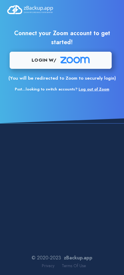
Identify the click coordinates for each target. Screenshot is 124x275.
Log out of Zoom (94, 89)
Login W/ (44, 60)
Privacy (48, 266)
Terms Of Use (74, 266)
